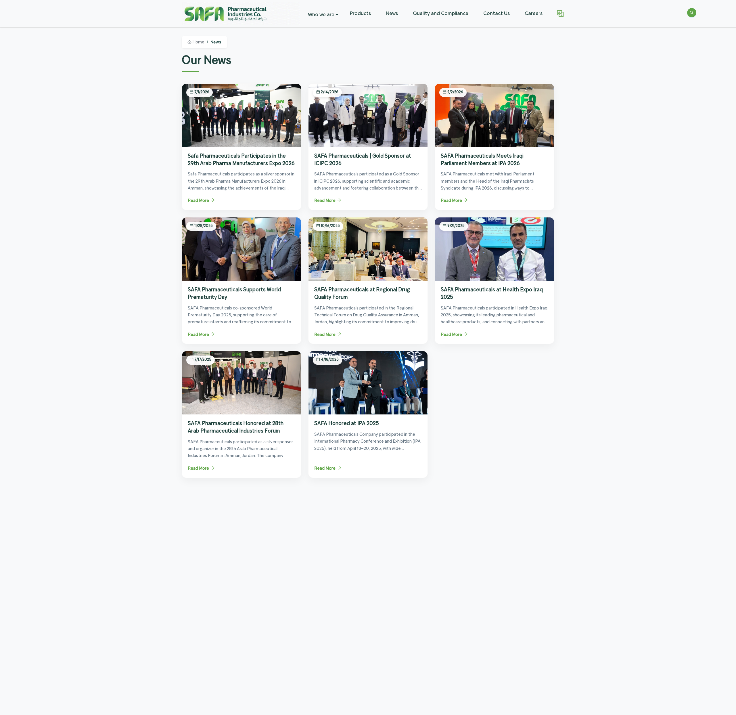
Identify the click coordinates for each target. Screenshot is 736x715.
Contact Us (496, 13)
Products (360, 13)
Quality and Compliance (440, 13)
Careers (534, 13)
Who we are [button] (321, 14)
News (392, 13)
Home (197, 42)
